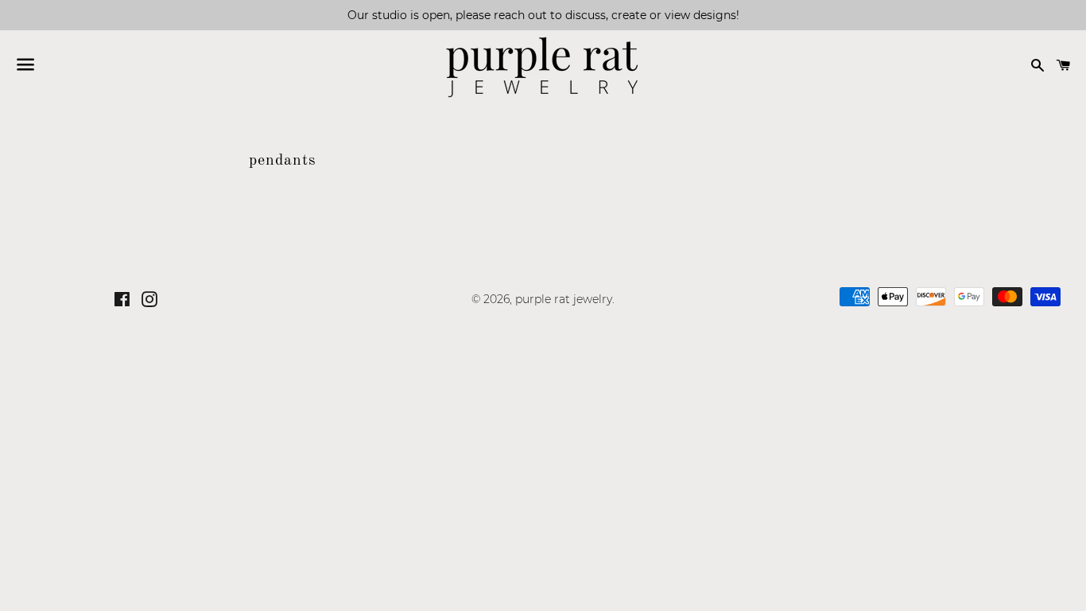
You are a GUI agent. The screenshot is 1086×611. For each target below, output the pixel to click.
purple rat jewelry (563, 299)
